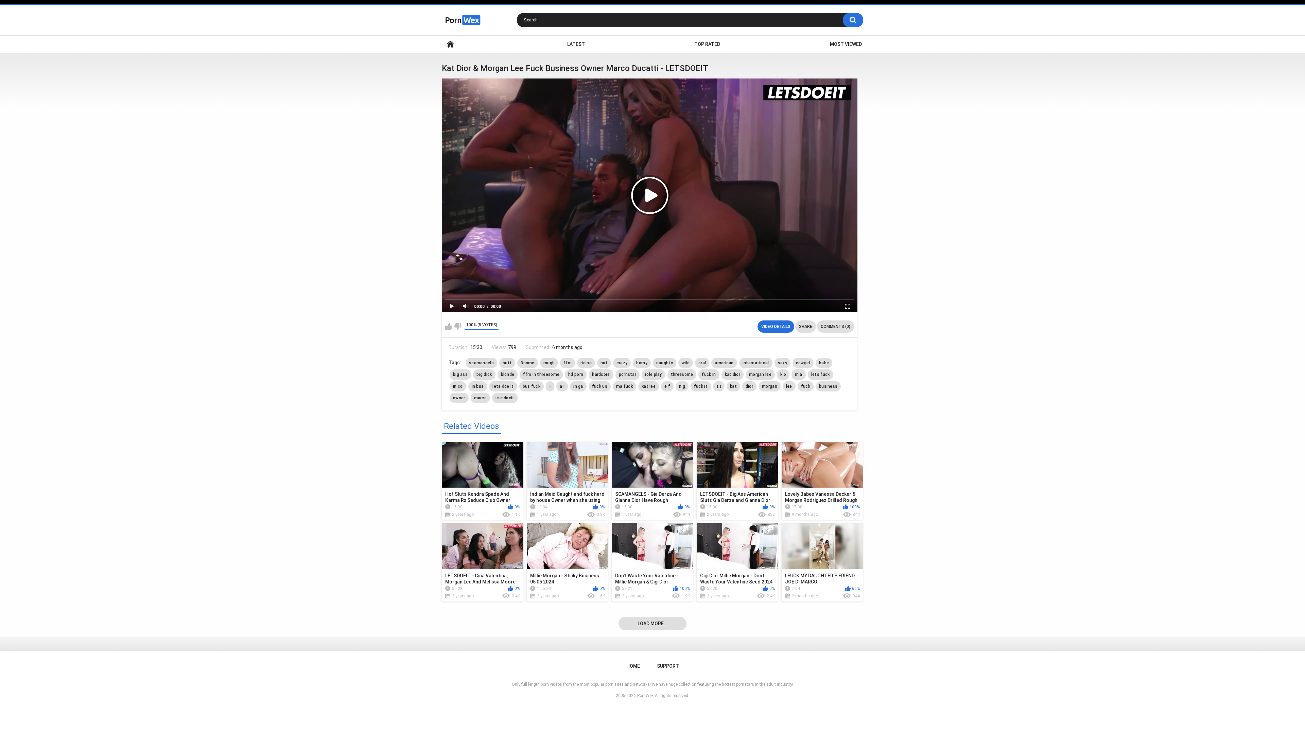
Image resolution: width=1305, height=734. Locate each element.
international (756, 363)
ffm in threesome (541, 374)
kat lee (649, 386)
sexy (782, 363)
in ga (578, 386)
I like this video (448, 326)
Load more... (653, 623)
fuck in (709, 374)
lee (789, 386)
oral (702, 363)
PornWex (645, 695)
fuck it (701, 386)
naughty (664, 363)
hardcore (601, 374)
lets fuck (820, 374)
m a (798, 374)
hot (604, 363)
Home (450, 44)
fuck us (599, 386)
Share (805, 326)
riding (586, 363)
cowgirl (803, 363)
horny (641, 363)
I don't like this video (457, 326)
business (828, 386)
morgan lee (760, 374)
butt (507, 363)
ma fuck (624, 386)
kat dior (732, 374)
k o (783, 374)
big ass (460, 374)
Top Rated (707, 44)
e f (667, 386)
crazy (622, 363)
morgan (769, 386)
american (724, 363)
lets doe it (503, 386)
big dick (484, 374)
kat (733, 386)
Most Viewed (846, 44)
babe (824, 363)
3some (528, 363)
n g (682, 386)
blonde (508, 374)
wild (686, 363)
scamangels (481, 363)
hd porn (575, 374)
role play (653, 374)
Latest (576, 44)
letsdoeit (505, 398)
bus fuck (531, 386)
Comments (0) (835, 326)
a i (562, 386)
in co (458, 386)
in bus (478, 386)
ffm (567, 363)
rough (549, 363)
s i (718, 386)
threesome (682, 374)
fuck (805, 386)
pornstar (627, 374)
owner (459, 398)
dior (749, 386)
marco (480, 398)
